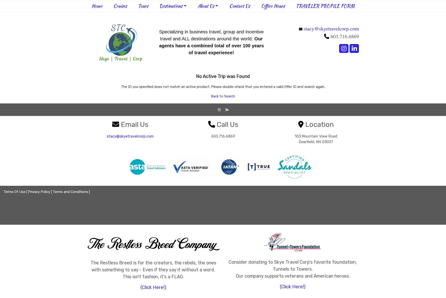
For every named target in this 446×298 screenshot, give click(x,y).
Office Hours (273, 6)
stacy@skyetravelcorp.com (331, 28)
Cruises (120, 6)
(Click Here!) (153, 287)
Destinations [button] (170, 6)
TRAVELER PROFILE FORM (325, 6)
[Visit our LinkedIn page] (354, 48)
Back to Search (223, 96)
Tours (143, 6)
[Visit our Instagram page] (343, 48)
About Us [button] (206, 6)
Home (97, 6)
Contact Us (239, 6)
